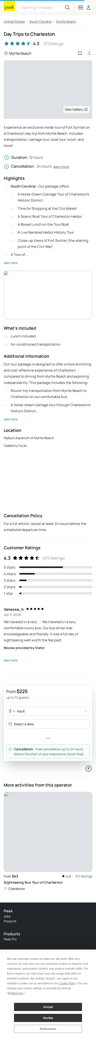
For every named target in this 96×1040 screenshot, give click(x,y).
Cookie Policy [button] (67, 983)
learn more (61, 166)
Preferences (48, 1029)
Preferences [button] (15, 993)
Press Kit (10, 921)
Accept (48, 1007)
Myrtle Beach (66, 21)
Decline (48, 1018)
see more (10, 262)
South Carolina (40, 21)
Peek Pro (10, 939)
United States (14, 21)
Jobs (7, 916)
